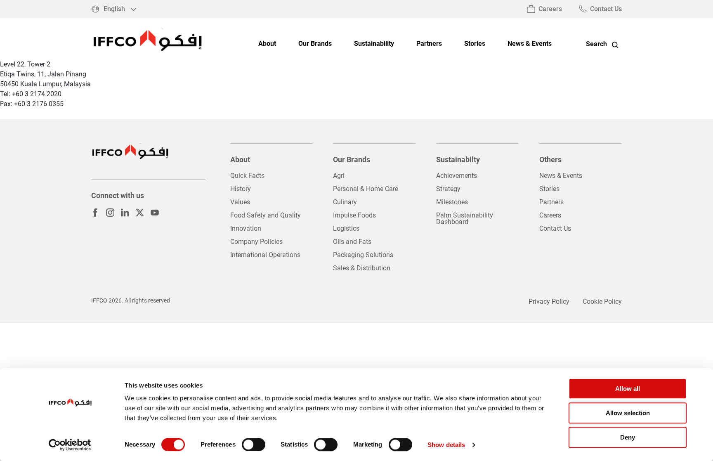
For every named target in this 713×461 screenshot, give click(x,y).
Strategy (448, 189)
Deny (627, 437)
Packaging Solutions (363, 255)
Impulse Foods (354, 215)
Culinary (345, 202)
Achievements (456, 176)
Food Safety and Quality (265, 215)
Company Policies (256, 242)
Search (596, 44)
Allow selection (628, 412)
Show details (446, 444)
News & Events (530, 43)
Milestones (452, 202)
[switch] (253, 444)
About (267, 43)
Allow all (627, 388)
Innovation (245, 228)
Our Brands (315, 43)
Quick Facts (247, 176)
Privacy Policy (549, 301)
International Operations (265, 255)
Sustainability (374, 43)
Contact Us (606, 9)
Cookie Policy (602, 301)
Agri (339, 176)
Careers (550, 9)
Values (240, 202)
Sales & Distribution (361, 268)
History (240, 189)
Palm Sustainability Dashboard (464, 218)
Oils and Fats (352, 242)
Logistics (346, 228)
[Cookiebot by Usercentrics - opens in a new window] (70, 445)
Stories (474, 43)
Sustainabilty (458, 159)
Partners (429, 43)
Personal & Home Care (365, 189)
